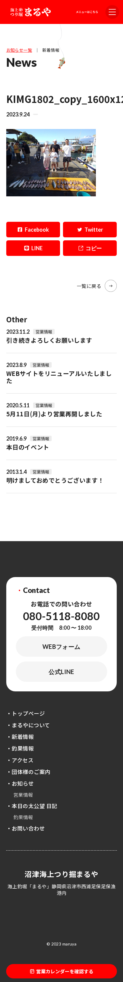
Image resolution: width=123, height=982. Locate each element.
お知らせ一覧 (19, 50)
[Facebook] (33, 229)
